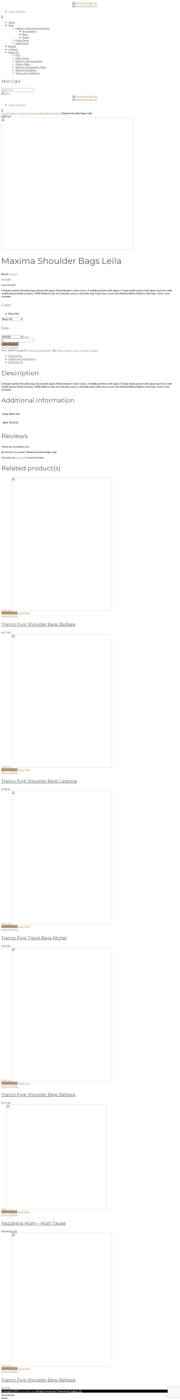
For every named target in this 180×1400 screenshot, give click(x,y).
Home (4, 113)
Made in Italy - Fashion (77, 350)
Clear (26, 336)
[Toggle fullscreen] (9, 1395)
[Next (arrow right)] (6, 1398)
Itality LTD (76, 1391)
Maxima (13, 274)
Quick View (23, 613)
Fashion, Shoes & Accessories (24, 113)
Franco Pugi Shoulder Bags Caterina (39, 781)
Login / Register (17, 11)
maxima (94, 350)
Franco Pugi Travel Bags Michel (34, 937)
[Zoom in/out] (12, 1395)
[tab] (93, 355)
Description (15, 355)
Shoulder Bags (54, 113)
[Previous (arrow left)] (2, 1398)
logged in (21, 457)
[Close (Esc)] (2, 1395)
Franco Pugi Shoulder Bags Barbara (38, 624)
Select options (9, 613)
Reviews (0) (15, 362)
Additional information (22, 359)
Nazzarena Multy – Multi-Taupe (33, 1223)
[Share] (6, 1395)
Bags (43, 113)
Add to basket (10, 344)
